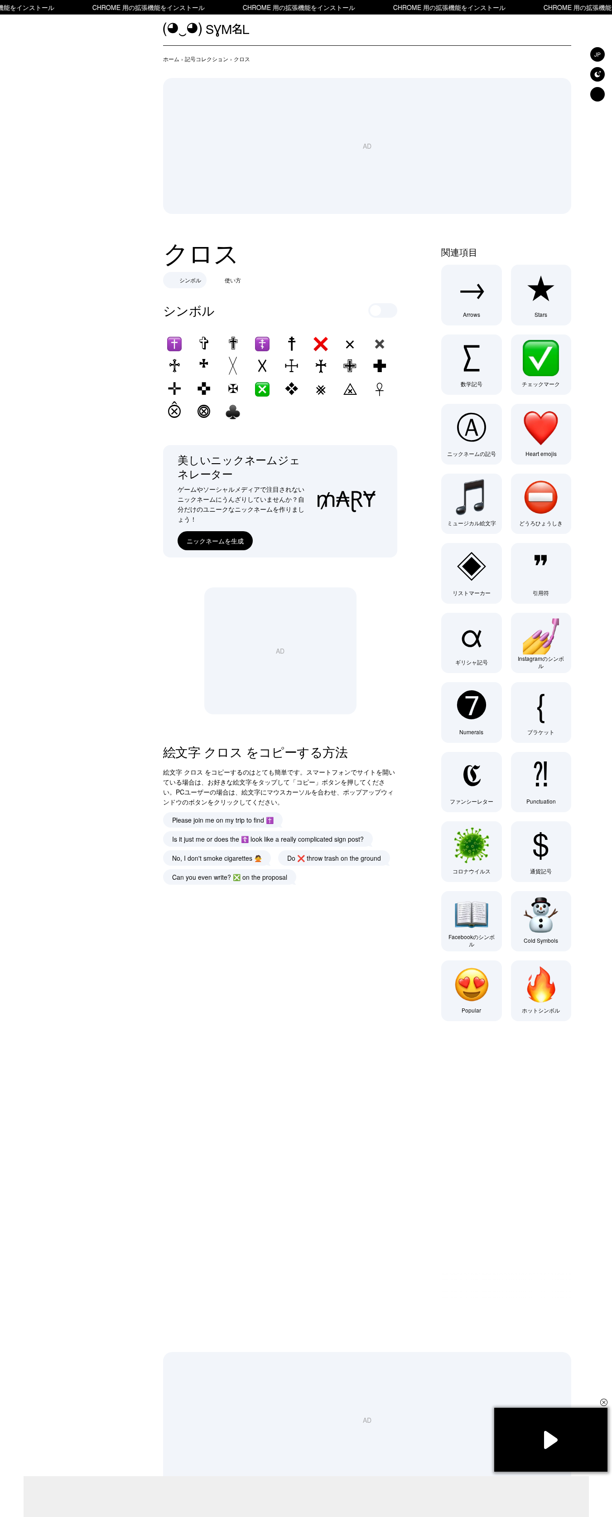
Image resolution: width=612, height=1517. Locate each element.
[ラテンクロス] (174, 344)
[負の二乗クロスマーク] (262, 389)
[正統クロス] (262, 344)
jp (597, 54)
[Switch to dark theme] (597, 74)
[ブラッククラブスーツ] (233, 412)
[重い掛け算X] (379, 344)
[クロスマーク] (320, 344)
